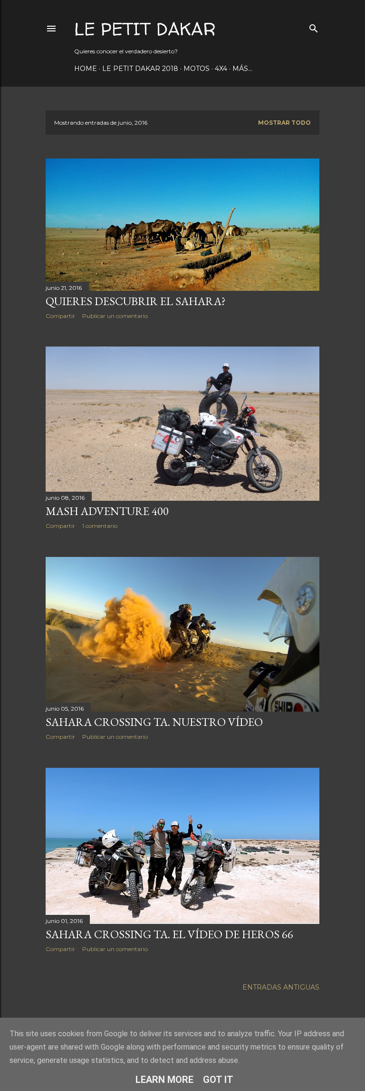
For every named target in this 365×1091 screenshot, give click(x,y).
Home (85, 68)
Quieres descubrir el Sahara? (136, 301)
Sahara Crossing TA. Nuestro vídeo (154, 721)
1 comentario (99, 525)
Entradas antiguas (280, 987)
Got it (218, 1079)
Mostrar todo (284, 122)
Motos (196, 68)
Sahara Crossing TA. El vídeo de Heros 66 (169, 934)
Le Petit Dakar (145, 28)
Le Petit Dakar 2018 (140, 68)
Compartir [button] (60, 315)
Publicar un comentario (115, 315)
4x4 (221, 68)
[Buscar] (313, 26)
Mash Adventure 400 (107, 511)
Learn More (164, 1079)
